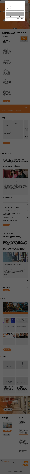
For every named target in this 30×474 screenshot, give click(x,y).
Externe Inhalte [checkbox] (9, 8)
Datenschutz (22, 18)
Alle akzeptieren (15, 10)
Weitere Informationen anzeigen (14, 16)
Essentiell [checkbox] (8, 6)
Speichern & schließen (15, 12)
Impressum (18, 18)
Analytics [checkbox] (12, 6)
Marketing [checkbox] (16, 6)
